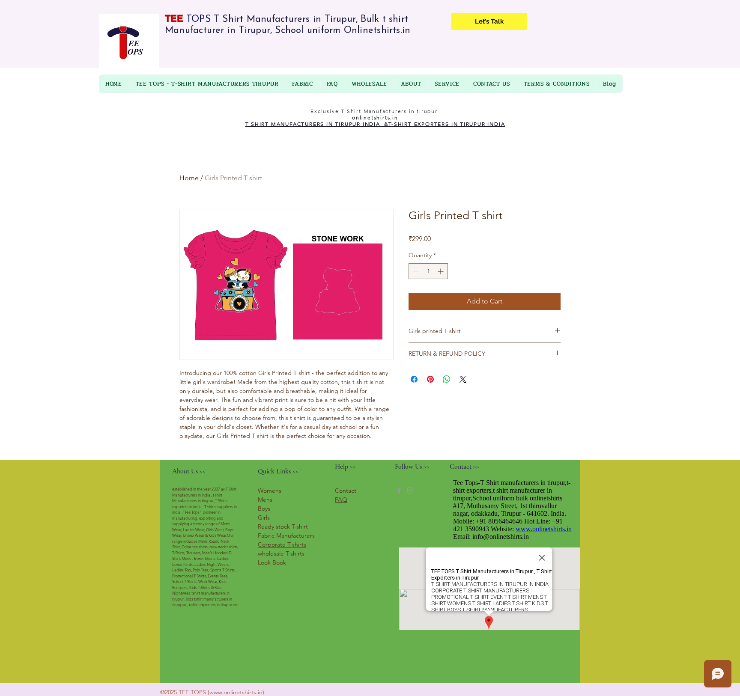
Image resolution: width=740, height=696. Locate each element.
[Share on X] (463, 379)
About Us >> (189, 471)
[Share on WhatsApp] (447, 379)
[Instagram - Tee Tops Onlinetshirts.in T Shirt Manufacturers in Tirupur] (410, 490)
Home (189, 178)
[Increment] (441, 271)
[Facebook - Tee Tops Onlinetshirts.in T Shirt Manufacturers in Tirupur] (399, 490)
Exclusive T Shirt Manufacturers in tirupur (374, 111)
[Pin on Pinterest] (430, 379)
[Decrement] (415, 271)
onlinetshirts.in (375, 117)
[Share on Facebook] (414, 379)
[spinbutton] (428, 271)
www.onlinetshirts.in (236, 692)
